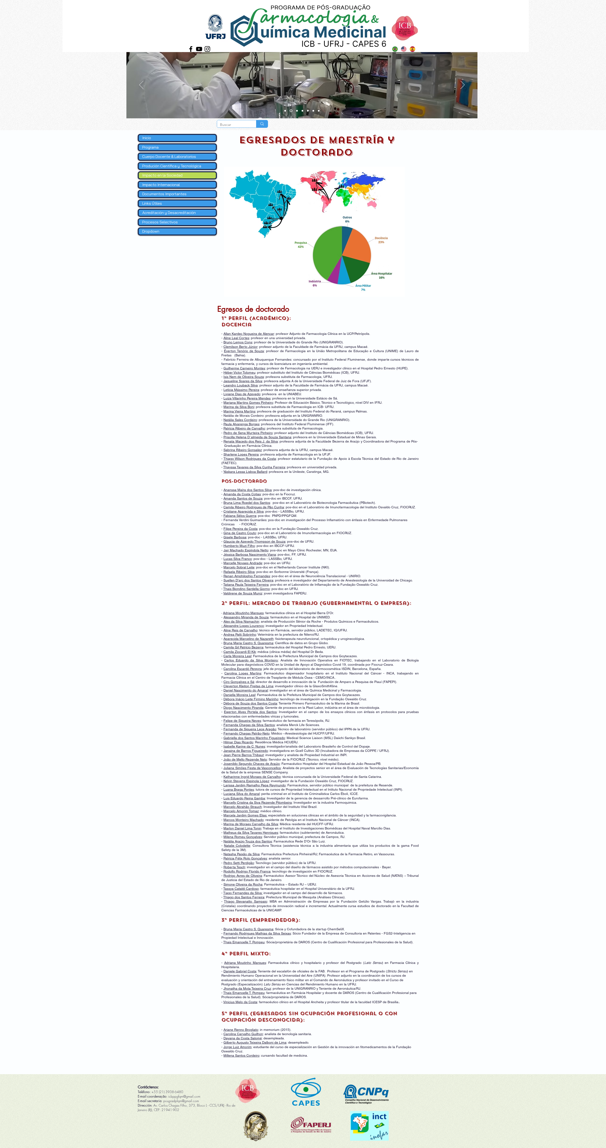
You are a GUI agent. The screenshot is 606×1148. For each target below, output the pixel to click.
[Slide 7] (313, 111)
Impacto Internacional (161, 184)
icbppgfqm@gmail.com (184, 1096)
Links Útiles (152, 203)
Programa (150, 147)
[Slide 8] (319, 111)
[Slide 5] (302, 111)
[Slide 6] (308, 111)
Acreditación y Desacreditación (169, 212)
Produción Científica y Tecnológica (171, 166)
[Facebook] (191, 49)
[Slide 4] (296, 111)
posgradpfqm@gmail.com (181, 1101)
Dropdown (150, 231)
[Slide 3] (285, 111)
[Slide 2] (290, 111)
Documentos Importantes (164, 193)
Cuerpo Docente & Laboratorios (169, 156)
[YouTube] (199, 49)
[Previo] (141, 85)
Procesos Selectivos (160, 222)
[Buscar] (262, 124)
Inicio (146, 137)
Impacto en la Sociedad (162, 175)
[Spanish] (412, 49)
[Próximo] (462, 85)
